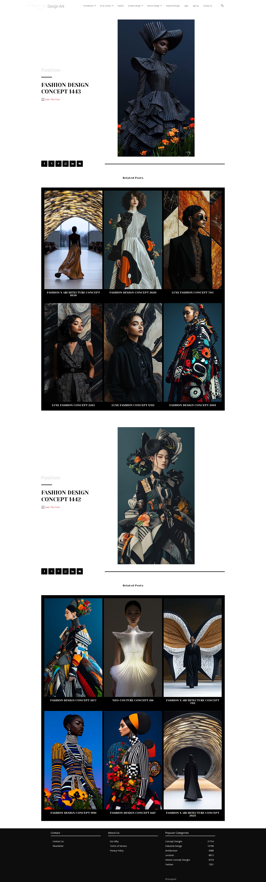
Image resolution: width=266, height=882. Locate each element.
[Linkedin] (73, 164)
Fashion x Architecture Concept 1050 (73, 294)
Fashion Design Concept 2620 (132, 292)
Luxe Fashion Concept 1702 (133, 405)
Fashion (50, 70)
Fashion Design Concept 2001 (192, 405)
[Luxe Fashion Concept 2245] (73, 352)
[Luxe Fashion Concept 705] (193, 240)
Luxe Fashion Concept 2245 (73, 405)
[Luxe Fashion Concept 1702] (133, 352)
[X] (51, 164)
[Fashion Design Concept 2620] (133, 240)
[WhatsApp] (65, 164)
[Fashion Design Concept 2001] (193, 352)
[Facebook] (44, 164)
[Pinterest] (58, 164)
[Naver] (80, 164)
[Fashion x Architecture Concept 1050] (73, 240)
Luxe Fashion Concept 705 (193, 292)
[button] (222, 6)
